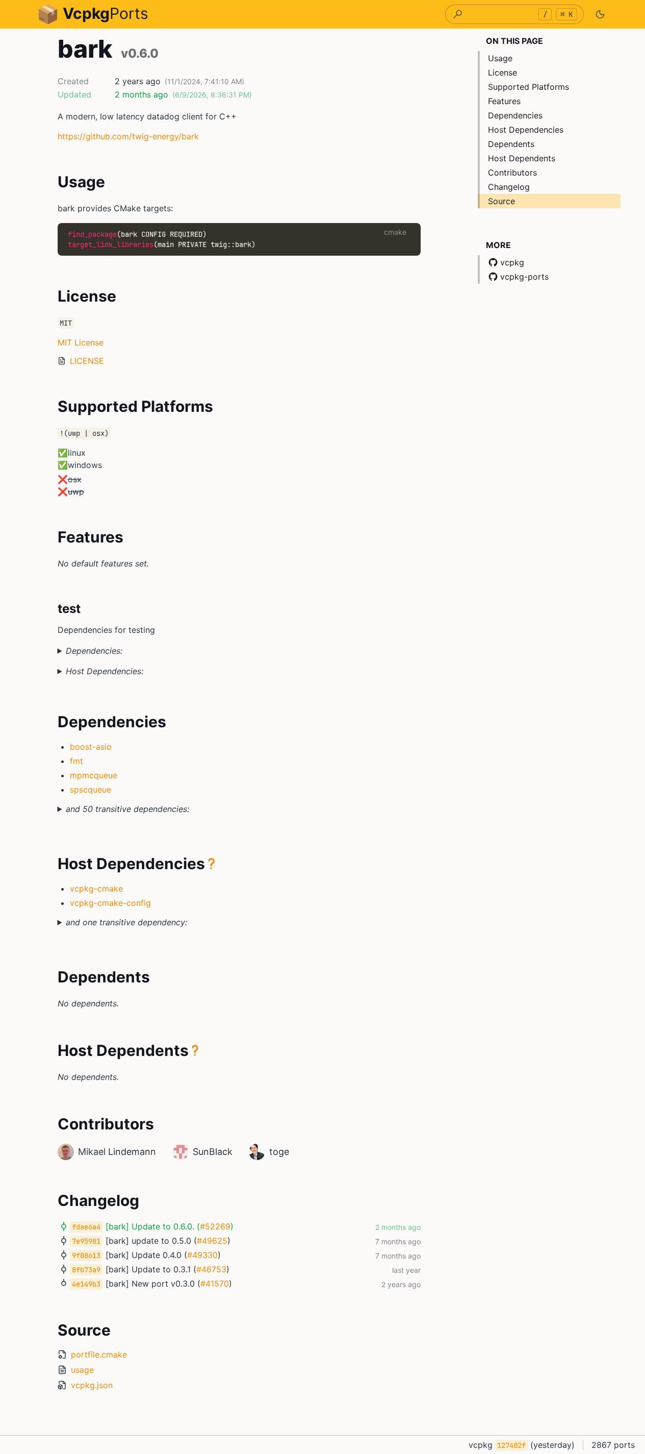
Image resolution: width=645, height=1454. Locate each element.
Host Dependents (521, 158)
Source (501, 201)
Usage (500, 58)
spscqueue (90, 789)
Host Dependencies (525, 130)
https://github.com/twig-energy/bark (128, 136)
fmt (76, 761)
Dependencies (515, 115)
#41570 (214, 1283)
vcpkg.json (92, 1385)
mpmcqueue (93, 775)
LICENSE (87, 361)
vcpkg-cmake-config (110, 903)
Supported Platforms (528, 87)
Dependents (511, 144)
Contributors (512, 172)
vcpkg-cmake (96, 888)
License (502, 72)
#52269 (215, 1226)
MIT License (81, 342)
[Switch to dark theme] (600, 14)
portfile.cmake (99, 1354)
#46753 (211, 1269)
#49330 (202, 1255)
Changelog (509, 187)
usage (82, 1370)
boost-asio (91, 747)
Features (504, 101)
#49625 (212, 1241)
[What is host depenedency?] (211, 863)
